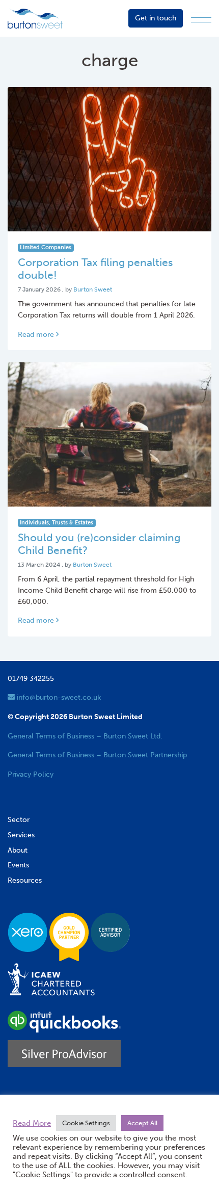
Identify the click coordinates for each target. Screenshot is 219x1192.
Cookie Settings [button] (86, 1123)
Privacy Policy (30, 774)
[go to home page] (35, 17)
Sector (19, 819)
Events (18, 864)
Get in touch (155, 17)
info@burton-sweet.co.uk (58, 697)
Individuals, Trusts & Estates (56, 522)
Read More (32, 1123)
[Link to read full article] (109, 159)
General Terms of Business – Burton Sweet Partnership (97, 754)
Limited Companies (45, 247)
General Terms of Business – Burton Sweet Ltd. (85, 735)
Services (21, 834)
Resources (25, 880)
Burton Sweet (92, 289)
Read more (37, 334)
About (18, 850)
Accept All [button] (142, 1123)
